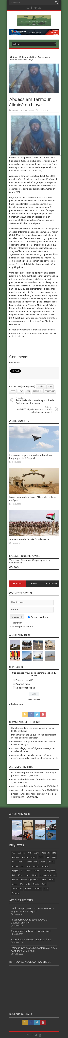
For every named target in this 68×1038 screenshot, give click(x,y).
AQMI (50, 387)
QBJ (21, 884)
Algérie (31, 110)
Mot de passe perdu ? (22, 626)
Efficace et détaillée (25, 680)
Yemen (15, 893)
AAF (14, 853)
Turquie (37, 889)
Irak (13, 875)
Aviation (25, 857)
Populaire (17, 583)
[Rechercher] (56, 2)
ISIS (20, 875)
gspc (13, 391)
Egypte (15, 871)
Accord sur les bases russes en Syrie (28, 790)
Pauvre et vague (23, 684)
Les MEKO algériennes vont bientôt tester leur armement (34, 410)
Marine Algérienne (29, 880)
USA (46, 889)
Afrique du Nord (29, 57)
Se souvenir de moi (39, 617)
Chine (21, 862)
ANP (30, 853)
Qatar (14, 884)
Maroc (43, 880)
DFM (28, 866)
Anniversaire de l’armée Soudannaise (29, 539)
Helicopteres (49, 871)
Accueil (16, 57)
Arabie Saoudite (49, 853)
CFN (54, 857)
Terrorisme (50, 391)
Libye (20, 391)
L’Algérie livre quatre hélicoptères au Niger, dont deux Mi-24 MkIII (34, 949)
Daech (51, 862)
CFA (47, 857)
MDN (51, 880)
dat (22, 866)
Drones (44, 866)
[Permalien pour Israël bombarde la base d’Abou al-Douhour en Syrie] (34, 493)
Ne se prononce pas (25, 688)
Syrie (44, 884)
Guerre (37, 871)
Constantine (32, 862)
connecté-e (30, 560)
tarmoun (37, 391)
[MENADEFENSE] (34, 24)
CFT (14, 862)
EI (21, 871)
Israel (27, 875)
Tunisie (28, 889)
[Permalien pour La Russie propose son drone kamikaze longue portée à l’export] (34, 451)
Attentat (15, 857)
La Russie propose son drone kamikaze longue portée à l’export (30, 457)
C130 (41, 857)
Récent (34, 583)
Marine (15, 880)
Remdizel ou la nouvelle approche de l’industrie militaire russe (35, 400)
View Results (34, 699)
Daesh (15, 866)
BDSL (33, 857)
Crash (42, 862)
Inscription (17, 623)
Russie (36, 884)
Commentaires (50, 583)
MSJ (28, 391)
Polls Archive (17, 704)
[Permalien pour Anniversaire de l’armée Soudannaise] (34, 535)
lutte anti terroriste (48, 875)
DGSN (35, 866)
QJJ (28, 884)
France (28, 871)
